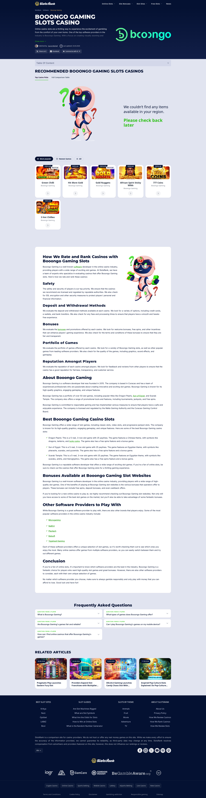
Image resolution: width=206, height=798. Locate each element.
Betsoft (52, 536)
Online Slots (107, 4)
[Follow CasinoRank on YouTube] (157, 750)
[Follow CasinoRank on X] (151, 750)
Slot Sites (141, 4)
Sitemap (159, 794)
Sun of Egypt (139, 396)
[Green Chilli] (48, 181)
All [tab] (80, 159)
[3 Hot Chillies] (48, 215)
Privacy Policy (160, 713)
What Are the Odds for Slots (84, 717)
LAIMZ (43, 721)
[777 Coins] (158, 181)
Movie (126, 717)
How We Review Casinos (160, 717)
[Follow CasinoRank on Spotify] (162, 750)
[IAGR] (49, 772)
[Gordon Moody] (99, 772)
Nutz (43, 713)
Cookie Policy (74, 794)
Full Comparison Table (60, 77)
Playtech (52, 531)
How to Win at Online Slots (85, 721)
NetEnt (52, 526)
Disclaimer (93, 794)
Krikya (43, 708)
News (168, 4)
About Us (160, 708)
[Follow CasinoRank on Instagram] (145, 750)
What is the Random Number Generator (84, 726)
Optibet (43, 717)
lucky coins (74, 441)
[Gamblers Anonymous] (61, 772)
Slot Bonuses (124, 4)
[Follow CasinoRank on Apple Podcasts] (168, 750)
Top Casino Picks (41, 77)
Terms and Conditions (52, 794)
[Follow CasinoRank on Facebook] (139, 750)
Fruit (126, 713)
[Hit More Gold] (75, 181)
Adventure (126, 721)
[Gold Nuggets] (103, 181)
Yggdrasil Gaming (57, 541)
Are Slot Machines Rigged (84, 708)
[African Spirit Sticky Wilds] (130, 181)
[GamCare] (78, 772)
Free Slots (155, 4)
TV (126, 726)
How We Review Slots (160, 726)
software (78, 267)
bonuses (62, 329)
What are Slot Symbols (84, 713)
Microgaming (55, 520)
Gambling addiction (114, 794)
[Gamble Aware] (132, 772)
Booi (43, 726)
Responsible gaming (139, 794)
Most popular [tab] (45, 159)
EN (38, 750)
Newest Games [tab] (65, 159)
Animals (126, 708)
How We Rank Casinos (160, 721)
